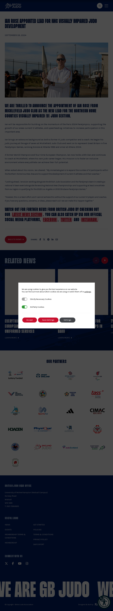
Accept (29, 320)
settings (87, 292)
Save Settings (48, 320)
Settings (67, 320)
